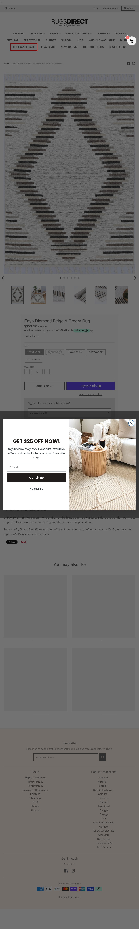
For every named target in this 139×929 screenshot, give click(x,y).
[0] (131, 41)
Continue (36, 477)
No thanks (36, 488)
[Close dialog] (131, 423)
